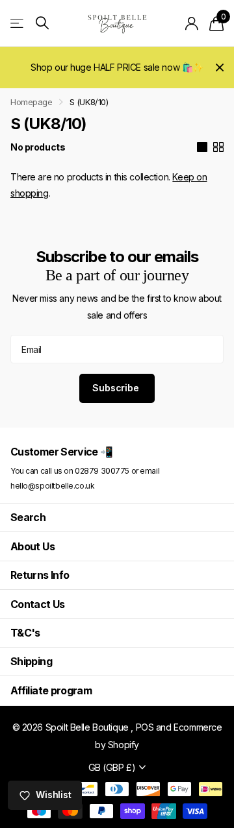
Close (219, 67)
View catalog (17, 23)
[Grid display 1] (202, 147)
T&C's (25, 632)
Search (28, 517)
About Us (32, 546)
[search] (42, 23)
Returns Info (39, 574)
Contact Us (37, 604)
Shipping (31, 661)
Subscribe (117, 387)
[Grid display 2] (218, 147)
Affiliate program (51, 690)
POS (145, 727)
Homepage (31, 102)
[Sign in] (192, 23)
